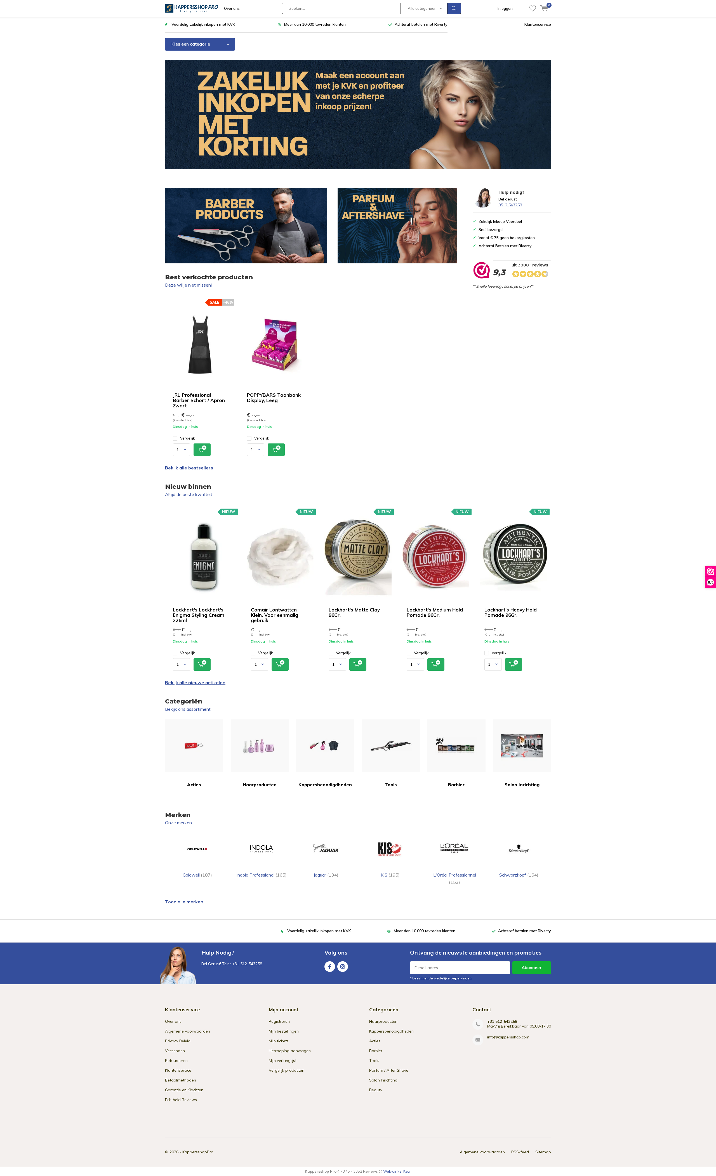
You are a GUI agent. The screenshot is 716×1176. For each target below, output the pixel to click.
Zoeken (454, 8)
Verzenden (175, 1050)
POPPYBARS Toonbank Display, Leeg (274, 397)
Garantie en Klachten (184, 1089)
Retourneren (176, 1060)
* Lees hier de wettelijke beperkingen (441, 978)
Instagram (342, 966)
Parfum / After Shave (388, 1070)
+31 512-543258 (502, 1021)
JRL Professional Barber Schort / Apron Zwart (199, 400)
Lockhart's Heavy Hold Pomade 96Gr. (510, 612)
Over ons (232, 8)
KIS (390, 875)
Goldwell (197, 875)
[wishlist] (532, 8)
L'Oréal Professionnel (454, 878)
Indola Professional (261, 875)
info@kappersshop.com (508, 1037)
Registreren (279, 1021)
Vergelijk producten (286, 1070)
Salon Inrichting (522, 784)
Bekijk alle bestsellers (189, 468)
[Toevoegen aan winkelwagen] (202, 449)
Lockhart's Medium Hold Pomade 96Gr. (435, 612)
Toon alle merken (184, 902)
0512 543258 (510, 204)
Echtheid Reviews (181, 1099)
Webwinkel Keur (397, 1171)
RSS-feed (520, 1151)
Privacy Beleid (177, 1040)
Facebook (329, 966)
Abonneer (532, 967)
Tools (391, 784)
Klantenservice (537, 24)
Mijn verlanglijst (282, 1060)
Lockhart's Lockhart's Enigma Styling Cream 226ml (198, 615)
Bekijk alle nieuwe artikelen (195, 682)
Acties (194, 784)
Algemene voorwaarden (187, 1031)
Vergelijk (187, 438)
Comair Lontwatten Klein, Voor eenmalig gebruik (274, 615)
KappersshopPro (197, 1151)
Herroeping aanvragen (290, 1050)
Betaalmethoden (180, 1080)
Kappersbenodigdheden (325, 784)
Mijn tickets (279, 1040)
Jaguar (326, 875)
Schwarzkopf (518, 875)
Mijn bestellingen (284, 1031)
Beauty (375, 1089)
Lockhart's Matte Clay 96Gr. (354, 612)
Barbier (456, 784)
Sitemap (543, 1151)
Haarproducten (260, 784)
